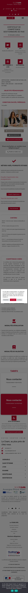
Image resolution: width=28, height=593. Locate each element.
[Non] (26, 587)
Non (16, 590)
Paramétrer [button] (6, 299)
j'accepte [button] (13, 299)
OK (12, 590)
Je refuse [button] (19, 299)
